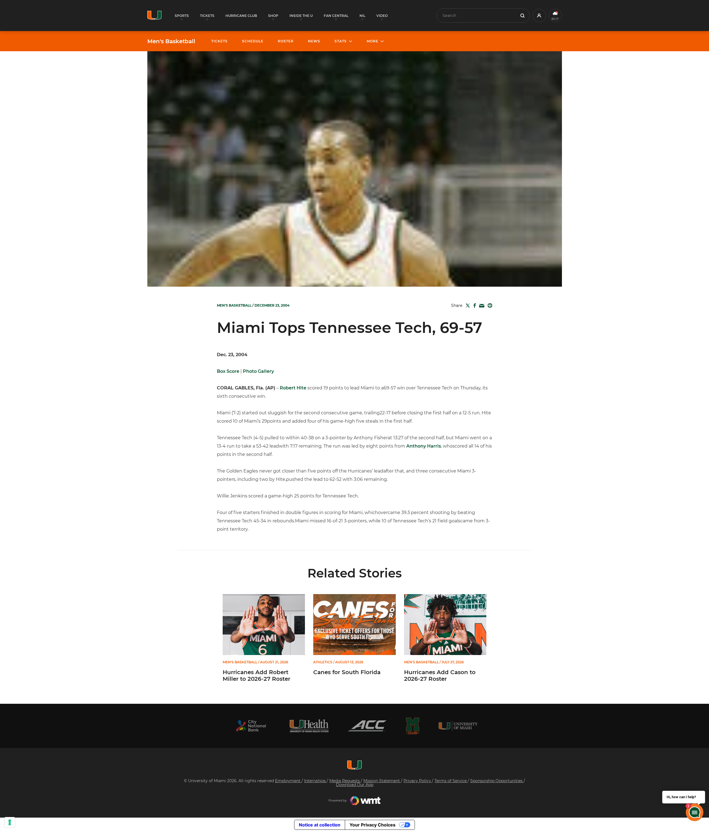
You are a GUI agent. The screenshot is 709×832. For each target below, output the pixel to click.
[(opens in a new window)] (251, 725)
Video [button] (382, 16)
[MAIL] (480, 306)
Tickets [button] (207, 16)
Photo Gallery (258, 371)
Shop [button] (273, 16)
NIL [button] (362, 16)
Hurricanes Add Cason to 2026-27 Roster (440, 675)
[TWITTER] (466, 305)
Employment (288, 780)
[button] (539, 15)
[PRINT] (488, 305)
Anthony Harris (423, 446)
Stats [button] (341, 41)
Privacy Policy (418, 780)
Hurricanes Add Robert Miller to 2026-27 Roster (256, 675)
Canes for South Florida (347, 672)
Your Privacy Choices (372, 825)
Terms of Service (451, 780)
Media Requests (345, 780)
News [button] (314, 41)
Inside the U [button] (301, 16)
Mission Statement (382, 780)
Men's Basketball (171, 41)
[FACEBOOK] (473, 305)
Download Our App (354, 784)
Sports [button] (182, 16)
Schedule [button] (252, 41)
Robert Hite (293, 388)
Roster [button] (286, 41)
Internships (315, 780)
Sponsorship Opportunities (497, 780)
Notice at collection (319, 825)
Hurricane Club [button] (241, 16)
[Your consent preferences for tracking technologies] (9, 822)
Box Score (228, 371)
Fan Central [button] (336, 16)
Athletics (322, 662)
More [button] (372, 41)
